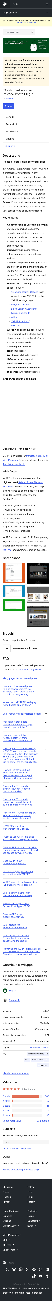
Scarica (8, 106)
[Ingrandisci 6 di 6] (45, 609)
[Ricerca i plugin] (32, 32)
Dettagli (10, 116)
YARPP (9, 98)
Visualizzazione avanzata (16, 1073)
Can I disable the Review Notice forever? (15, 926)
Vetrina (31, 1187)
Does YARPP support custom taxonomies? (14, 915)
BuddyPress (10, 1249)
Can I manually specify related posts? (22, 713)
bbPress (8, 1245)
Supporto (10, 146)
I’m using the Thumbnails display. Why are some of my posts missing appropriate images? (19, 815)
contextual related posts (38, 1054)
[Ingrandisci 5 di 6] (45, 590)
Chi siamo (8, 1187)
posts (27, 1060)
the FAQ (7, 549)
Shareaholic (14, 1000)
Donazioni (33, 1220)
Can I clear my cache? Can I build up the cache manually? (17, 894)
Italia (11, 1262)
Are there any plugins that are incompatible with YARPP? (18, 873)
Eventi (30, 1216)
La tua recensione (12, 1120)
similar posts (43, 1065)
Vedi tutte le (43, 1120)
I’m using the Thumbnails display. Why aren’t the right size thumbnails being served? (18, 802)
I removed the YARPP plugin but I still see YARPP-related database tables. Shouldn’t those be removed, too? (22, 952)
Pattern (31, 1201)
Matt (7, 1240)
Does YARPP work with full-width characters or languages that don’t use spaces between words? (20, 850)
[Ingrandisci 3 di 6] (21, 603)
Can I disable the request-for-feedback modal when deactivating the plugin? (16, 938)
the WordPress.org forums (28, 669)
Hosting (7, 1197)
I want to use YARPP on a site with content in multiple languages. (20, 838)
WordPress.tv (11, 1226)
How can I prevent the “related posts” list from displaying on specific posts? (17, 738)
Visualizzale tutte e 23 (39, 1047)
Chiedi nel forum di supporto (17, 1148)
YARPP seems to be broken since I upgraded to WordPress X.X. (20, 883)
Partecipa (32, 1211)
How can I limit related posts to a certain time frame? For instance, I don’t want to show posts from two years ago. (18, 690)
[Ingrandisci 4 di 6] (45, 566)
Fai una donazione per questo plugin (21, 1169)
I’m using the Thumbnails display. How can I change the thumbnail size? (16, 789)
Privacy (6, 1201)
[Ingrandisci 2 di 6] (21, 589)
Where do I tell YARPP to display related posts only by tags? (19, 703)
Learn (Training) (11, 1211)
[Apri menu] (47, 4)
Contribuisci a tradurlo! (26, 22)
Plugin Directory (10, 12)
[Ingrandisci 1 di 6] (21, 566)
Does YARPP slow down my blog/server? (14, 862)
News (6, 1192)
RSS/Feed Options (20, 304)
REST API (16, 325)
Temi (29, 1192)
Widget (14, 317)
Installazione (12, 131)
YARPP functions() (20, 321)
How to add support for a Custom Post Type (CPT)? (16, 904)
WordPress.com (12, 1235)
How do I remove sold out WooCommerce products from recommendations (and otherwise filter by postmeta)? (18, 774)
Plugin (30, 1197)
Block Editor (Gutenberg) (24, 308)
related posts (37, 1060)
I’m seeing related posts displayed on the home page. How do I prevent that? (17, 724)
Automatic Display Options (24, 292)
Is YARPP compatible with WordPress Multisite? (16, 827)
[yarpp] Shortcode (20, 313)
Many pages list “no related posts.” (20, 678)
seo (46, 1060)
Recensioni (11, 124)
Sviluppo (10, 138)
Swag (31, 1226)
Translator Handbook (14, 464)
